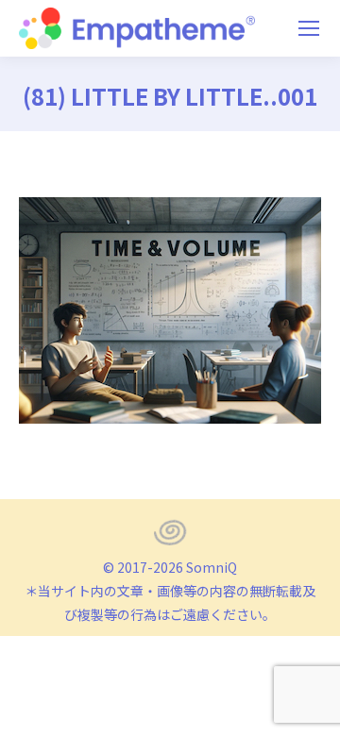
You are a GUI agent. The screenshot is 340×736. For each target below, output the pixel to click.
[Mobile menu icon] (309, 28)
